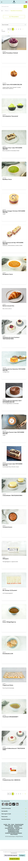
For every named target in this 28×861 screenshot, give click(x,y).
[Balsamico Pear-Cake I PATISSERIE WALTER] (14, 137)
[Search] (25, 6)
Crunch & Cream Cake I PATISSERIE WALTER (12, 464)
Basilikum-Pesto (7, 179)
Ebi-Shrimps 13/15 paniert (10, 590)
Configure (21, 855)
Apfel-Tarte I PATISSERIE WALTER (12, 84)
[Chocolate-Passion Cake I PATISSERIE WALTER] (14, 422)
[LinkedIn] (17, 804)
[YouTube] (10, 804)
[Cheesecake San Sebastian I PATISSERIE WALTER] (14, 358)
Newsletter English (19, 824)
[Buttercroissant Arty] (14, 295)
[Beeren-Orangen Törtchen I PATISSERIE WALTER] (14, 200)
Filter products (15, 16)
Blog (9, 824)
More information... (14, 852)
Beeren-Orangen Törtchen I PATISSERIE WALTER (14, 211)
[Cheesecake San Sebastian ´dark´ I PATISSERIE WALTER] (14, 390)
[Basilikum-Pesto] (14, 169)
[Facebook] (3, 804)
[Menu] (1, 2)
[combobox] (12, 6)
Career (12, 824)
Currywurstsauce (7, 527)
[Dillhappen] (14, 548)
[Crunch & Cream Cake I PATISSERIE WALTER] (14, 453)
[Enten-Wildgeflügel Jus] (14, 611)
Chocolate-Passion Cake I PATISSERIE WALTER (13, 433)
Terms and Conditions (9, 828)
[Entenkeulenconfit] (14, 643)
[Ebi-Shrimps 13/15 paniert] (14, 580)
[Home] (2, 10)
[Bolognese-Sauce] (14, 264)
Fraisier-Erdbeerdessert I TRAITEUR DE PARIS (14, 749)
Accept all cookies (14, 858)
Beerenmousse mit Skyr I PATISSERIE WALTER (13, 243)
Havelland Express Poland (13, 831)
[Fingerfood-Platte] (14, 674)
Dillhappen (6, 558)
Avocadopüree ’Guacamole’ (10, 116)
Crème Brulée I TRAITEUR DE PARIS (12, 495)
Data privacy (16, 826)
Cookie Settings (18, 828)
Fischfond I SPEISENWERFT (10, 716)
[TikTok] (13, 804)
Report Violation (14, 834)
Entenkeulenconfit (8, 653)
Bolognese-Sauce (8, 274)
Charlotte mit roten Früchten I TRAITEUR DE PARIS (11, 338)
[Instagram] (6, 804)
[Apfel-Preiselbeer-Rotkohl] (14, 42)
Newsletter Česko (18, 825)
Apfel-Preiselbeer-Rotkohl (10, 53)
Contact (5, 824)
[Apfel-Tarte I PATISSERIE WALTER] (14, 74)
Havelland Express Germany (13, 829)
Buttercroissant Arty (8, 305)
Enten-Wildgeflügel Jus (9, 622)
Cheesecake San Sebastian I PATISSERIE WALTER (14, 369)
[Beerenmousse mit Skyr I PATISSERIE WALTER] (14, 232)
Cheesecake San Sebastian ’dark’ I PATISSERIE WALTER (12, 401)
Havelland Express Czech (13, 830)
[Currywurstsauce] (14, 516)
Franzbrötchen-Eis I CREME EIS (11, 780)
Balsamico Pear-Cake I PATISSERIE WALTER (12, 148)
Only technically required (11, 855)
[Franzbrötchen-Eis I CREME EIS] (14, 769)
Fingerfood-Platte (8, 685)
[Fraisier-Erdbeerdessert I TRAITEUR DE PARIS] (14, 738)
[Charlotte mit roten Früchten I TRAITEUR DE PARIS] (14, 327)
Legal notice (10, 826)
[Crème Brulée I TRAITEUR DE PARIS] (14, 485)
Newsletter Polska (9, 825)
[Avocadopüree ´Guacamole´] (14, 105)
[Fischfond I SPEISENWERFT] (14, 706)
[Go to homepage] (14, 2)
